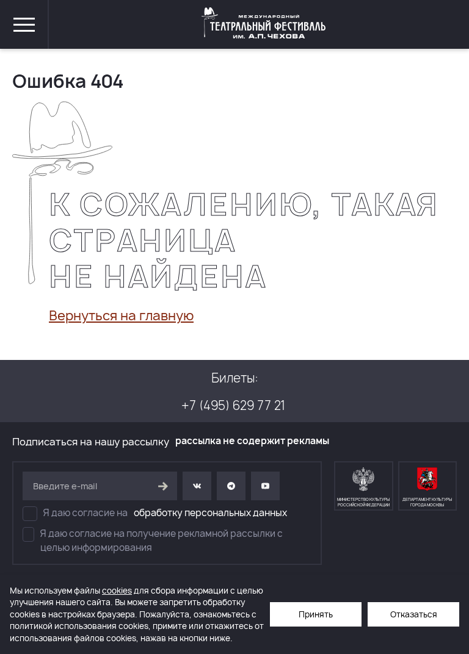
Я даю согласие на (165, 512)
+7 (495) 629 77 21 (233, 405)
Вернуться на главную (121, 316)
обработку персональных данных (210, 512)
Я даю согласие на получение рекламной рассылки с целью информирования (161, 540)
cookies (117, 590)
